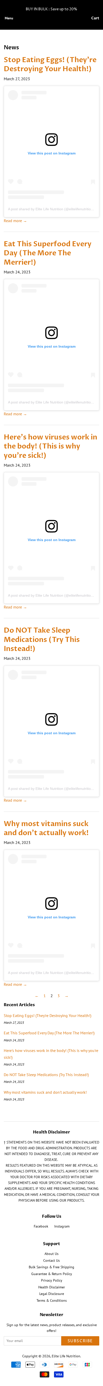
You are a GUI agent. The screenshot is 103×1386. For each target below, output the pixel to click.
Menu (9, 18)
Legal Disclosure (51, 1293)
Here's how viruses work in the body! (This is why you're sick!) (50, 446)
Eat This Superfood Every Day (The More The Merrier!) (48, 253)
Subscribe (80, 1341)
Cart (95, 18)
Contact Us (51, 1260)
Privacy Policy (51, 1280)
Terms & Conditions (51, 1300)
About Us (51, 1253)
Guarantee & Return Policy (51, 1274)
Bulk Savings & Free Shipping (51, 1267)
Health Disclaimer (51, 1287)
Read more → (15, 220)
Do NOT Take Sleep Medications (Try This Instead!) (42, 640)
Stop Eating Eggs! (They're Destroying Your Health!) (50, 64)
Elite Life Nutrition (66, 1356)
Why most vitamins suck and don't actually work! (46, 828)
